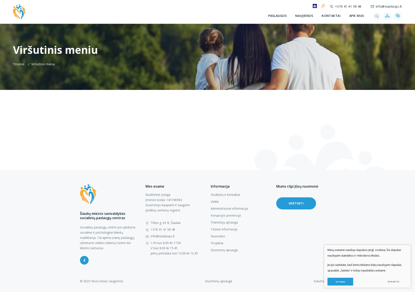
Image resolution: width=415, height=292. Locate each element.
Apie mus (356, 16)
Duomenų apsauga (224, 250)
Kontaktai (331, 16)
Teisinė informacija (224, 229)
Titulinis (19, 64)
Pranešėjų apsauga (224, 222)
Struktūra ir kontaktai (225, 195)
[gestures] (323, 6)
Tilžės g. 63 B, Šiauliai (165, 223)
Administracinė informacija (229, 208)
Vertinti (296, 203)
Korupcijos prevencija (226, 215)
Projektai (217, 243)
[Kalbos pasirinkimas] (398, 16)
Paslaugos (277, 16)
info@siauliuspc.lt (389, 6)
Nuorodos (218, 236)
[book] (315, 6)
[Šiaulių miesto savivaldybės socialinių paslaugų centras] (19, 12)
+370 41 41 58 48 (348, 6)
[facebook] (84, 260)
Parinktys (393, 281)
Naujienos (304, 16)
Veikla (215, 201)
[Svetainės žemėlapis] (387, 16)
